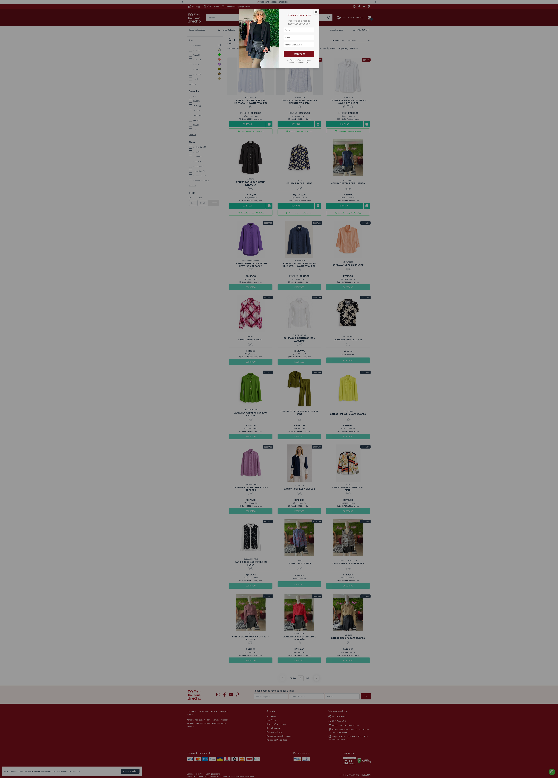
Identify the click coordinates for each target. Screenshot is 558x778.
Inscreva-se (299, 53)
